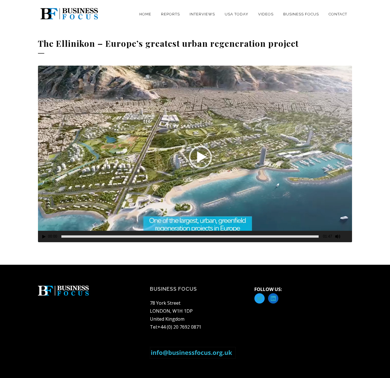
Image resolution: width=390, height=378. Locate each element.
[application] (195, 154)
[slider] (190, 236)
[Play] (44, 236)
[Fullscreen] (348, 236)
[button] (200, 157)
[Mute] (337, 236)
